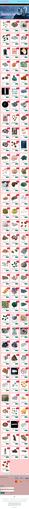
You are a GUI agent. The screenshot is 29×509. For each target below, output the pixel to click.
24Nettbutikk (15, 507)
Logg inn (21, 474)
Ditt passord (2, 489)
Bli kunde (7, 474)
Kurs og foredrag (11, 474)
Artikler (15, 474)
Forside (4, 474)
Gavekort (18, 474)
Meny (2, 4)
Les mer (15, 505)
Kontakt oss (24, 474)
